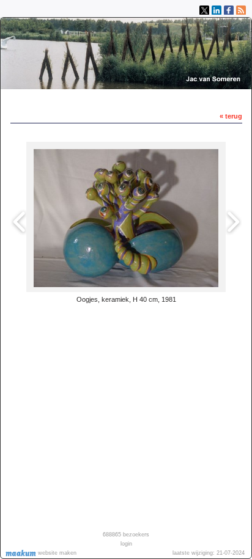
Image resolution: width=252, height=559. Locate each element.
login (126, 544)
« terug (231, 116)
